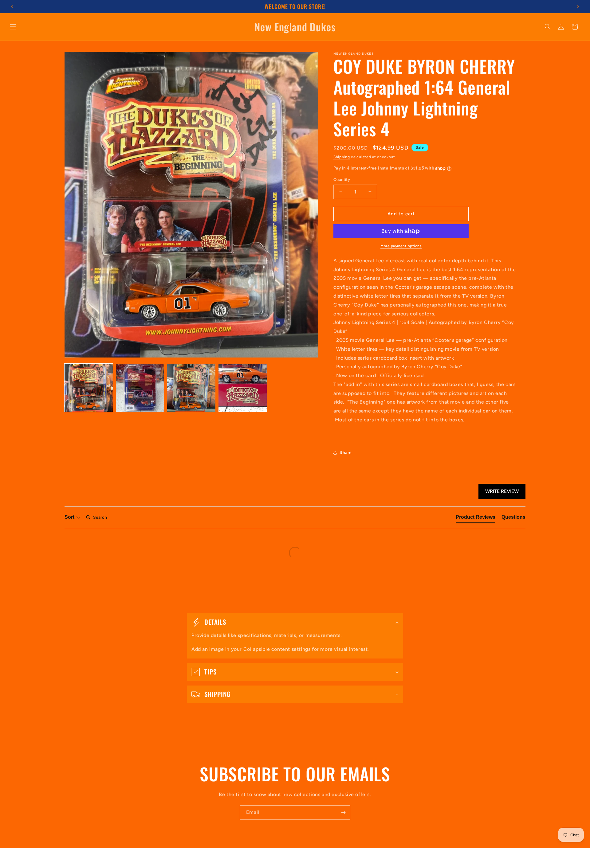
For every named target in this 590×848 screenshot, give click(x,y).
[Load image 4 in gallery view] (242, 388)
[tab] (475, 518)
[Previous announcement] (12, 6)
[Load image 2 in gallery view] (140, 388)
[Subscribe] (343, 812)
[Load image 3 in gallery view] (191, 388)
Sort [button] (70, 517)
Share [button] (346, 452)
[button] (13, 26)
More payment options (401, 246)
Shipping (341, 157)
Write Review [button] (502, 491)
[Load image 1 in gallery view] (89, 388)
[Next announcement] (578, 6)
